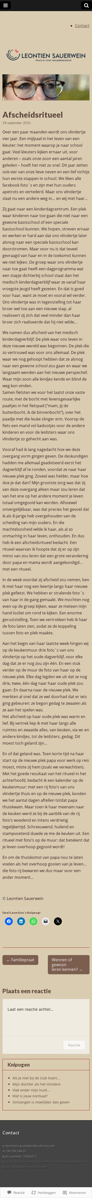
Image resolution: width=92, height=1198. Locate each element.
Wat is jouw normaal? (30, 1096)
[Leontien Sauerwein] (46, 55)
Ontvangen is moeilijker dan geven (41, 1102)
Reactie (74, 1045)
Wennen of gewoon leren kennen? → (67, 964)
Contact (82, 25)
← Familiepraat (20, 959)
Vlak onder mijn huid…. (32, 1090)
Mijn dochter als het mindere (37, 1084)
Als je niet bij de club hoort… (36, 1078)
